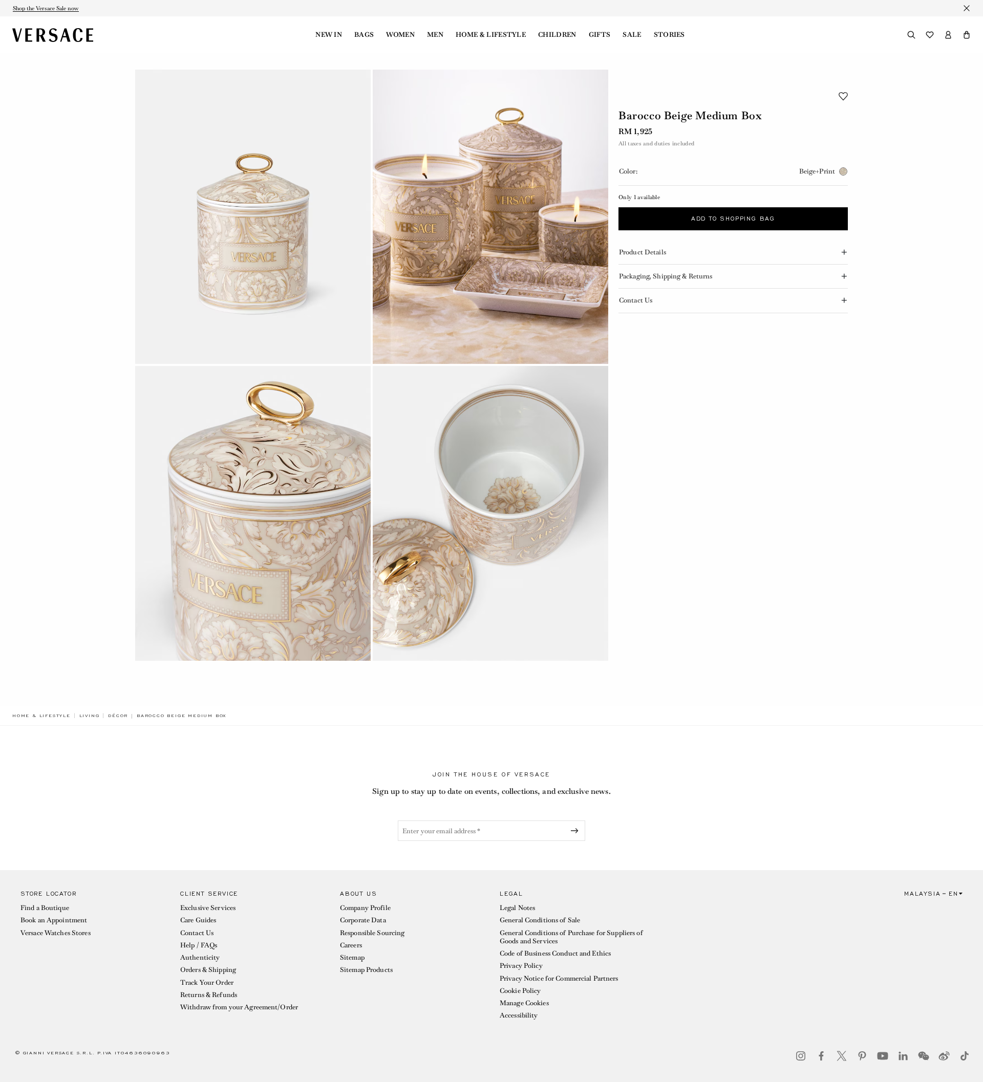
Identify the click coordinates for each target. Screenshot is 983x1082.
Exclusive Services (208, 907)
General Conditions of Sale (540, 920)
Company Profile (365, 907)
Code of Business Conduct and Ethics (555, 953)
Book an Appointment (53, 920)
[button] (967, 35)
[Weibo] (944, 1056)
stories (669, 35)
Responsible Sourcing (372, 932)
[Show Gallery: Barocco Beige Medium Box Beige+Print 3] (253, 513)
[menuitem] (328, 34)
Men (435, 35)
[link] (41, 715)
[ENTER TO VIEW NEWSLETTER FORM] (576, 830)
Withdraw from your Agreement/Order (239, 1007)
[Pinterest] (862, 1056)
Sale (632, 35)
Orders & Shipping (208, 969)
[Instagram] (801, 1056)
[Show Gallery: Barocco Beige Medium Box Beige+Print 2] (490, 217)
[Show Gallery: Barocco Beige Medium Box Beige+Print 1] (253, 217)
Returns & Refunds (208, 994)
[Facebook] (821, 1056)
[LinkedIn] (903, 1056)
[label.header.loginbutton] (948, 35)
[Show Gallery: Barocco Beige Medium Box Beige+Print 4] (490, 513)
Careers (351, 945)
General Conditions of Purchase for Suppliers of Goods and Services (571, 936)
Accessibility (519, 1015)
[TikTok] (964, 1056)
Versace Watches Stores (55, 932)
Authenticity (200, 957)
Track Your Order (206, 982)
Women (400, 35)
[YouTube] (883, 1056)
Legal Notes (517, 907)
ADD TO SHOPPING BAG (733, 219)
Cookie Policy (520, 990)
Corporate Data (363, 920)
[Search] (911, 35)
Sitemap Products (366, 969)
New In (328, 35)
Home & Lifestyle (491, 35)
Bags (364, 35)
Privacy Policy (521, 965)
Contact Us (196, 932)
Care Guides (198, 920)
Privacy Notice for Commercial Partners (559, 978)
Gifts (600, 35)
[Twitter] (842, 1056)
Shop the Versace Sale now (46, 8)
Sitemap (352, 957)
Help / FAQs (198, 945)
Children (557, 35)
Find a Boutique (44, 907)
